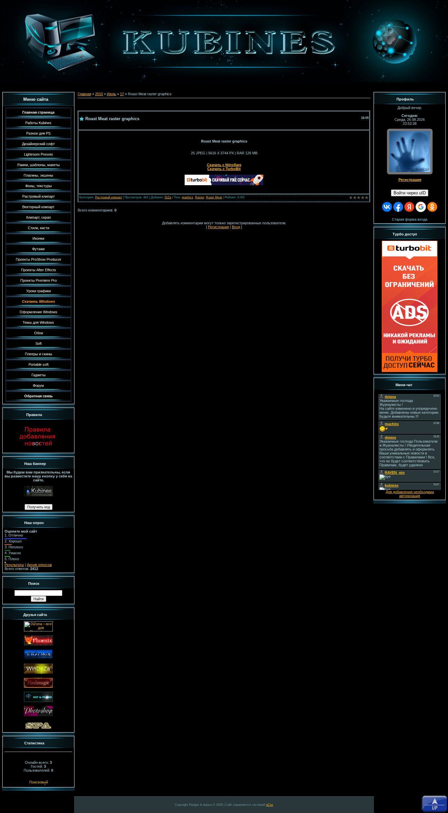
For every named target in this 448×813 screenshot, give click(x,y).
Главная (84, 94)
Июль (111, 94)
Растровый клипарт (108, 197)
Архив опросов (39, 565)
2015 (99, 94)
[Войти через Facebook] (398, 207)
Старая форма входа (409, 219)
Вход (236, 227)
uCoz (269, 804)
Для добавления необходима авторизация (410, 494)
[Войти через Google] (421, 207)
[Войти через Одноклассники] (432, 207)
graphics (187, 197)
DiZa (168, 197)
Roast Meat (214, 197)
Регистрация (218, 227)
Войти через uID (410, 192)
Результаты (14, 565)
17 (122, 94)
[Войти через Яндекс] (409, 207)
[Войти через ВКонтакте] (387, 207)
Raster (199, 197)
